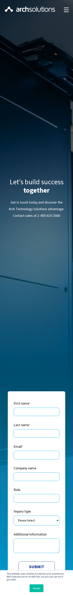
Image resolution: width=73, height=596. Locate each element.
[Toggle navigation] (66, 10)
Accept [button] (36, 588)
